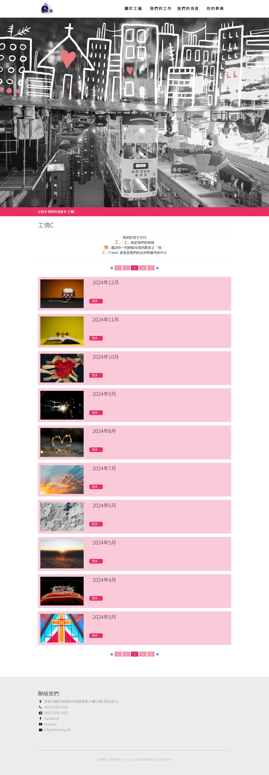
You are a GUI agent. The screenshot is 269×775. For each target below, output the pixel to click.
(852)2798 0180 (56, 706)
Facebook (51, 718)
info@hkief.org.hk (57, 729)
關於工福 (133, 8)
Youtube (50, 723)
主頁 (41, 211)
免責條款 (115, 759)
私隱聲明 (102, 759)
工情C (71, 211)
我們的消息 (188, 8)
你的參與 (215, 8)
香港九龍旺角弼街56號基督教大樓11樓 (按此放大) (81, 701)
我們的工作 (161, 8)
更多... (96, 301)
